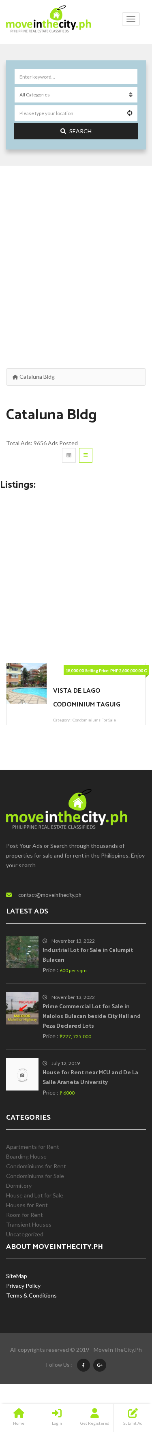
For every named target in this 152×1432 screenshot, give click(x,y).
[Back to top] (126, 1381)
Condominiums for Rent (36, 1166)
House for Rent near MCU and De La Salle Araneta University (90, 1077)
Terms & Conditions (31, 1295)
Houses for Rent (27, 1205)
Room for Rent (24, 1214)
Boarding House (26, 1156)
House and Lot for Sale (34, 1195)
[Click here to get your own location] (130, 113)
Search (80, 131)
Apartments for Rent (32, 1146)
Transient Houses (28, 1224)
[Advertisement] (76, 258)
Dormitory (19, 1185)
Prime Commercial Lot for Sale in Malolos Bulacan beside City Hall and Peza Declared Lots (92, 1016)
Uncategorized (24, 1234)
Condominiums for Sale (94, 719)
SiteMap (16, 1275)
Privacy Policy (23, 1285)
